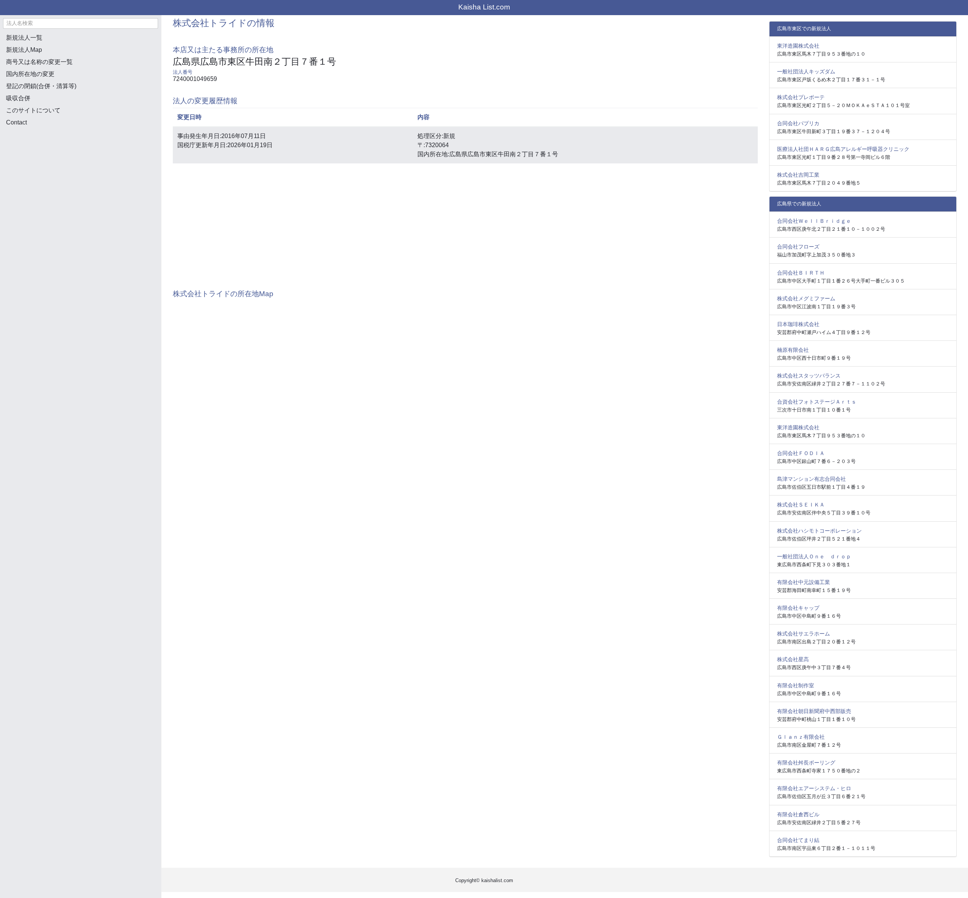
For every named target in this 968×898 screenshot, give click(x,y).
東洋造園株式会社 (798, 46)
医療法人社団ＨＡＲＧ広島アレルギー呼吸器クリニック (843, 149)
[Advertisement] (80, 172)
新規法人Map (24, 50)
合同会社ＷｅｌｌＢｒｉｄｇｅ (814, 221)
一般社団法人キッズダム (806, 71)
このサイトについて (33, 110)
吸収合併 (18, 98)
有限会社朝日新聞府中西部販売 (814, 711)
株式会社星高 (793, 659)
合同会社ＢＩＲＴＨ (801, 273)
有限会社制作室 (795, 685)
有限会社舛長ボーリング (806, 763)
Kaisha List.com (484, 7)
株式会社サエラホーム (803, 634)
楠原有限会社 (793, 350)
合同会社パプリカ (798, 123)
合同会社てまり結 (798, 840)
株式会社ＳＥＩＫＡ (801, 505)
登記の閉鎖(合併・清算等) (41, 86)
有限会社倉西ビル (798, 814)
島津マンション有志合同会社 (811, 479)
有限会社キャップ (798, 608)
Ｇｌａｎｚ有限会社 (801, 737)
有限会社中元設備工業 (803, 582)
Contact (16, 122)
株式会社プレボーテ (801, 97)
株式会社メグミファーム (806, 298)
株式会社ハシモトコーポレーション (819, 531)
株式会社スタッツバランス (809, 376)
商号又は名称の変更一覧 (39, 62)
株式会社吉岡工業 (798, 175)
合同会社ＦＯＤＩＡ (801, 453)
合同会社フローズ (798, 247)
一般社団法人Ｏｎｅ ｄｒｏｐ (814, 556)
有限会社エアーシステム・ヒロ (814, 788)
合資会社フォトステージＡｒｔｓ (816, 402)
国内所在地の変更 (30, 74)
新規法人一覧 (24, 37)
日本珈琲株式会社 (798, 324)
